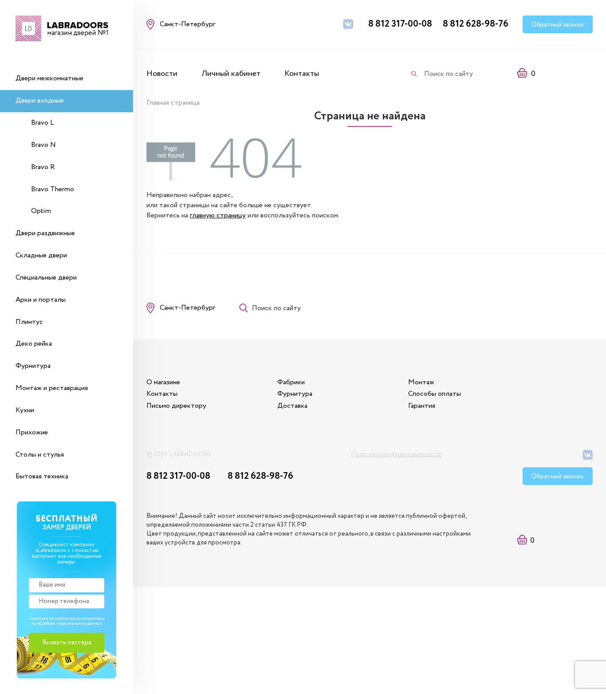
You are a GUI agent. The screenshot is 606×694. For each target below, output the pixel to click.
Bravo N (43, 145)
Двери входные (40, 100)
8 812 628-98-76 (475, 24)
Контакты (301, 73)
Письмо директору (176, 406)
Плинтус (29, 322)
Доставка (292, 406)
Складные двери (41, 255)
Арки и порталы (41, 300)
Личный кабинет (230, 73)
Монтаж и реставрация (52, 388)
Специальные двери (46, 277)
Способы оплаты (434, 394)
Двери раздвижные (45, 233)
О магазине (163, 382)
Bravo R (43, 167)
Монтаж (421, 382)
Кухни (25, 410)
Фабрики (291, 382)
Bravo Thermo (52, 189)
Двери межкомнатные (49, 78)
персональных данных (79, 623)
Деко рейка (34, 344)
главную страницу (218, 215)
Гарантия (421, 406)
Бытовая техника (42, 476)
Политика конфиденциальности (396, 454)
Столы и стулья (40, 455)
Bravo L (42, 123)
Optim (41, 211)
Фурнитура (33, 366)
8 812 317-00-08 (400, 24)
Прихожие (32, 432)
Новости (161, 73)
